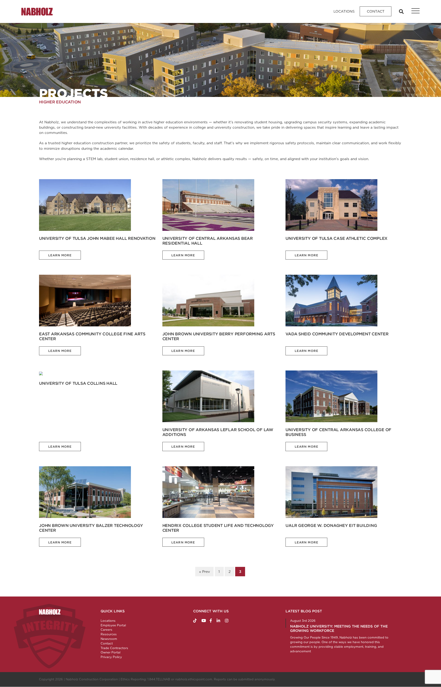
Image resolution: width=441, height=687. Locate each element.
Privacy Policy (111, 657)
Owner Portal (110, 652)
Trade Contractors (114, 648)
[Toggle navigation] (413, 11)
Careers (106, 629)
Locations (344, 11)
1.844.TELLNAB (158, 679)
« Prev (204, 571)
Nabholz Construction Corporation (92, 679)
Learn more (60, 255)
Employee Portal (113, 625)
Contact (375, 11)
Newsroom (109, 639)
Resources (109, 634)
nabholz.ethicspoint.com (193, 679)
